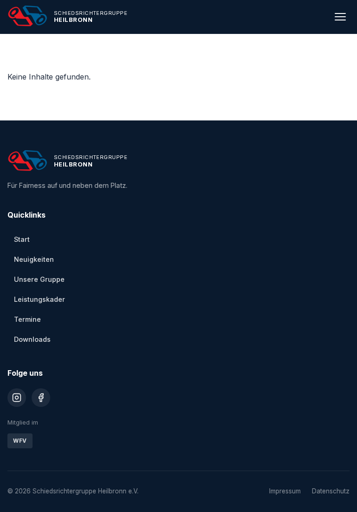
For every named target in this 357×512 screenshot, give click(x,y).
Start (22, 239)
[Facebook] (41, 397)
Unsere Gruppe (39, 279)
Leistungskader (39, 299)
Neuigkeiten (34, 259)
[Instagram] (16, 397)
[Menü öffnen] (340, 16)
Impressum (285, 491)
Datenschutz (331, 491)
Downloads (32, 339)
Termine (27, 319)
